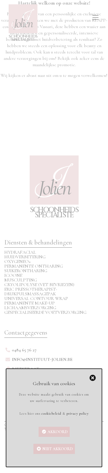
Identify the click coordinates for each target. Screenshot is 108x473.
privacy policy (78, 413)
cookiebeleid (51, 413)
